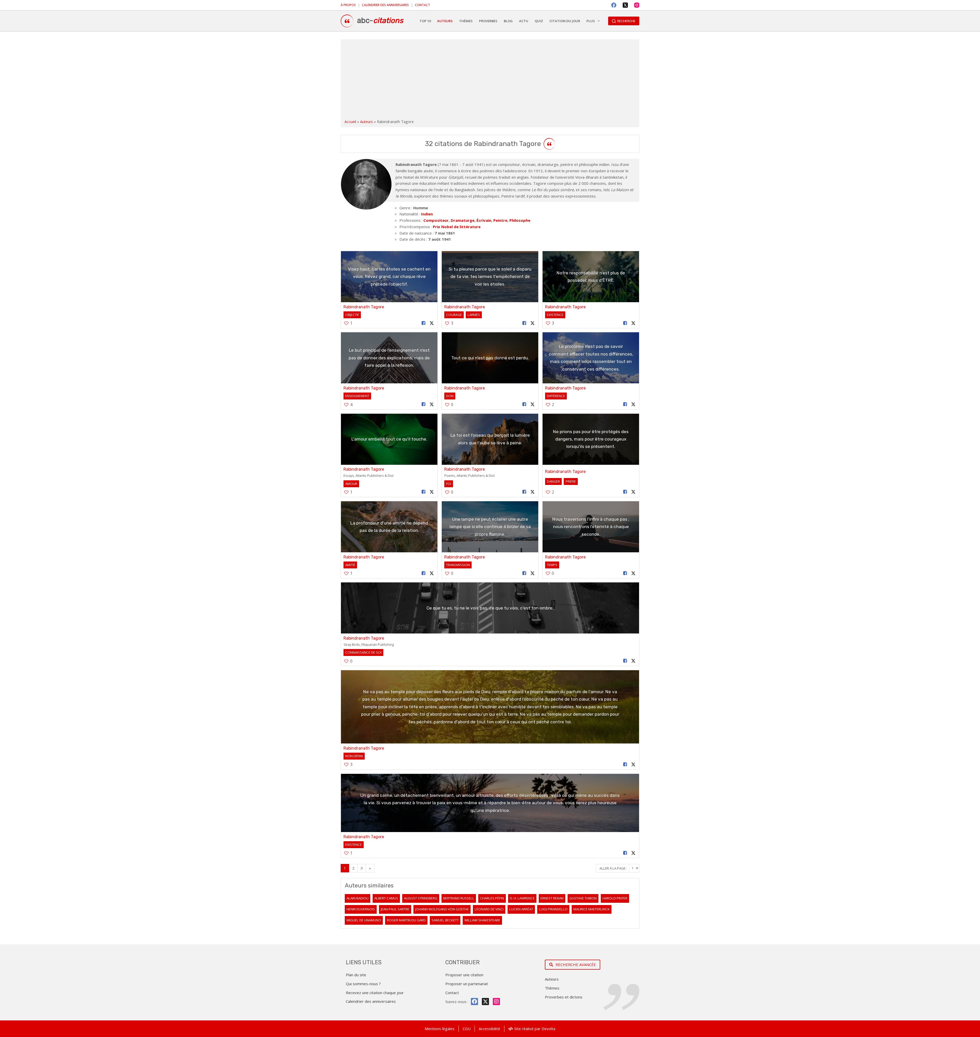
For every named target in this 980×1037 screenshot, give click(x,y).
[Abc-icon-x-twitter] (485, 1001)
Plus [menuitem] (590, 21)
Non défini (354, 756)
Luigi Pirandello (553, 909)
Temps (552, 565)
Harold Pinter (615, 898)
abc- (380, 20)
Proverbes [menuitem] (488, 21)
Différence (556, 396)
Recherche (626, 21)
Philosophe (519, 220)
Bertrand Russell (458, 898)
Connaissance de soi (363, 652)
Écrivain (483, 220)
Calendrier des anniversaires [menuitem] (385, 5)
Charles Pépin (492, 898)
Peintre (500, 220)
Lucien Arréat (521, 909)
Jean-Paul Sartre (395, 909)
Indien (427, 213)
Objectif (352, 314)
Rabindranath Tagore (364, 306)
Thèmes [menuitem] (466, 21)
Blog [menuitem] (508, 21)
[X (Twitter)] (625, 5)
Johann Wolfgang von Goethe (442, 909)
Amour (351, 483)
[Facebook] (613, 5)
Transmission (458, 565)
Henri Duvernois (361, 909)
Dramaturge (462, 220)
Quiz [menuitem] (539, 21)
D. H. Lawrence (522, 898)
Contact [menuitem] (422, 5)
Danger (553, 481)
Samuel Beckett (445, 920)
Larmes (474, 314)
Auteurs (366, 121)
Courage (454, 314)
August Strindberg (420, 898)
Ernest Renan (552, 898)
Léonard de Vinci (489, 909)
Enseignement (357, 396)
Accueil (350, 121)
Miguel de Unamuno (364, 920)
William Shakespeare (482, 920)
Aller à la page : (613, 868)
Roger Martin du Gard (406, 920)
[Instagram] (636, 5)
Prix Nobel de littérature (457, 226)
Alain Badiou (358, 898)
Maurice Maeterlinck (591, 909)
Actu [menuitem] (523, 21)
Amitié (350, 565)
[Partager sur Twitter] (432, 323)
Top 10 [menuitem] (425, 21)
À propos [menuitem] (348, 5)
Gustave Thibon (583, 898)
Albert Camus (386, 898)
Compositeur (436, 220)
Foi (448, 483)
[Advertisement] (490, 80)
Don (450, 396)
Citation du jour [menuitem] (564, 21)
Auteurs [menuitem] (445, 21)
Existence (555, 314)
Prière (571, 481)
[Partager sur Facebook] (424, 323)
